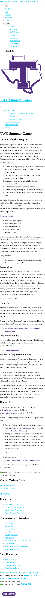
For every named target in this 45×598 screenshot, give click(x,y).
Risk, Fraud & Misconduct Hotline (16, 546)
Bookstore (8, 17)
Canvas (12, 26)
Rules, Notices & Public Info (14, 513)
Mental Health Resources (13, 510)
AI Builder (13, 29)
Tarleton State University (8, 1)
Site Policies (28, 575)
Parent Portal (14, 38)
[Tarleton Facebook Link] (22, 584)
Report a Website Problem (16, 578)
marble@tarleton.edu (9, 413)
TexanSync (13, 46)
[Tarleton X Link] (24, 584)
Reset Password (15, 41)
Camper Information (12, 350)
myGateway (14, 35)
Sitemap (3, 578)
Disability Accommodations (14, 507)
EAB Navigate (14, 32)
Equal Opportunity (11, 535)
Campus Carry (10, 526)
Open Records (9, 543)
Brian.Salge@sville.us (9, 410)
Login (7, 23)
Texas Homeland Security (13, 565)
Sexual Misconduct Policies (14, 549)
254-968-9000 (5, 494)
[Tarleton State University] (22, 94)
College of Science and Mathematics (30, 1)
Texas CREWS (10, 562)
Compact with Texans (12, 504)
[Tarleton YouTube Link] (26, 584)
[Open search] (6, 6)
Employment (9, 538)
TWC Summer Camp (16, 100)
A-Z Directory (10, 9)
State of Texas (9, 559)
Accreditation (9, 523)
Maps (6, 12)
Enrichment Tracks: (7, 216)
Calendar (8, 15)
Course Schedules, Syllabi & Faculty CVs (19, 540)
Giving (7, 20)
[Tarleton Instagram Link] (28, 584)
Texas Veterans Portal (12, 568)
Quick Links (10, 51)
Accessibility (37, 575)
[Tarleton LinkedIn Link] (30, 584)
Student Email (14, 44)
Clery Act (8, 532)
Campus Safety (10, 529)
